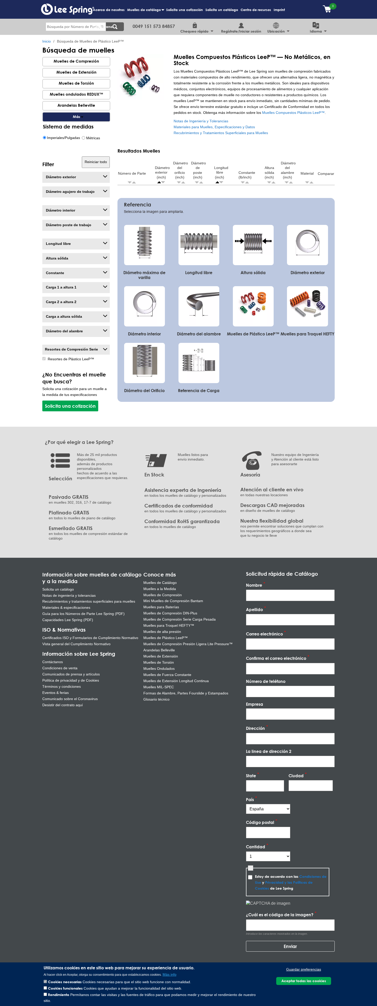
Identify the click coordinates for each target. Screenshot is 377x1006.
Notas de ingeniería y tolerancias (69, 595)
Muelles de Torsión (76, 83)
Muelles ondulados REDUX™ (76, 94)
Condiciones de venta (59, 668)
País (250, 799)
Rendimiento (58, 994)
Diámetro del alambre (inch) (288, 170)
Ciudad (296, 775)
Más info (169, 975)
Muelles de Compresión (76, 61)
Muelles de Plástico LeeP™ (165, 638)
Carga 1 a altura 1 (60, 287)
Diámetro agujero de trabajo (70, 192)
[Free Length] (198, 244)
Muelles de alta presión (162, 632)
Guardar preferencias (303, 969)
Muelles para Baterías (161, 607)
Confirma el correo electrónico (276, 658)
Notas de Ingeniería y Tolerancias (201, 121)
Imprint (279, 10)
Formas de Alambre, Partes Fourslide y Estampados (185, 693)
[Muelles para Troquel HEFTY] (307, 306)
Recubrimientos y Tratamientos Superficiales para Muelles (221, 133)
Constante (54, 273)
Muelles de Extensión (76, 72)
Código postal (260, 822)
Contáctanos (103, 27)
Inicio (46, 41)
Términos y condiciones (61, 686)
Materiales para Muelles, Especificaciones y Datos (214, 127)
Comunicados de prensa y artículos (71, 674)
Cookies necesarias (65, 982)
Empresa (254, 704)
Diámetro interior (60, 210)
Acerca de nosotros (109, 10)
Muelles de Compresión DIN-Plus (170, 613)
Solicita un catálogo (221, 10)
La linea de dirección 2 (268, 751)
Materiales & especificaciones (66, 607)
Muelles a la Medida (159, 589)
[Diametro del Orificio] (144, 362)
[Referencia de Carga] (198, 362)
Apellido (254, 609)
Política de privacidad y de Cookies (70, 680)
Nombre (254, 585)
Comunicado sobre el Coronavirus (70, 699)
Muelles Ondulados (159, 668)
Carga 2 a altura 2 (60, 302)
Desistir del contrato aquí (62, 705)
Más (76, 116)
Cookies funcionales (65, 988)
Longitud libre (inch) (221, 172)
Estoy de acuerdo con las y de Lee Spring (290, 882)
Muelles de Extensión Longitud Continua (176, 681)
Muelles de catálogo (144, 12)
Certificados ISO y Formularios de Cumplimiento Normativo (90, 638)
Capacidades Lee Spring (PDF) (67, 620)
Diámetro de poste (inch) (198, 170)
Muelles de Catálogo (160, 583)
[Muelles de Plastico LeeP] (253, 306)
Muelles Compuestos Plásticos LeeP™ (293, 113)
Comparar (326, 174)
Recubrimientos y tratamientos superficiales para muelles (88, 601)
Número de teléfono (265, 681)
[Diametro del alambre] (198, 306)
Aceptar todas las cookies (303, 981)
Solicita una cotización (184, 10)
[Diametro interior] (144, 306)
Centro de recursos (256, 10)
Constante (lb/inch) (247, 175)
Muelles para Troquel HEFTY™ (168, 625)
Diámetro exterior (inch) (162, 172)
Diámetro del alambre (64, 331)
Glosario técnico (156, 699)
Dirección (255, 728)
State (251, 775)
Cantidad (255, 846)
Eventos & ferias (55, 693)
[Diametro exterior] (307, 244)
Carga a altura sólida (63, 316)
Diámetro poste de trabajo (68, 225)
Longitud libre (58, 244)
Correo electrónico (264, 633)
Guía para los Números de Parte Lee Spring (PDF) (83, 614)
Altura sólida (56, 258)
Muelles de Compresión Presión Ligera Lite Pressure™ (188, 644)
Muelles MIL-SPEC (158, 687)
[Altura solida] (253, 244)
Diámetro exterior (60, 177)
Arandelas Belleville (76, 105)
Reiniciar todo (96, 162)
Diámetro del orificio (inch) (180, 170)
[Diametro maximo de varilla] (144, 244)
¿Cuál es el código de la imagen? (279, 914)
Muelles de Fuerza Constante (167, 675)
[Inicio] (67, 9)
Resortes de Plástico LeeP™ (71, 359)
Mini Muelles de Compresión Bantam (173, 601)
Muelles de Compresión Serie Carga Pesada (179, 619)
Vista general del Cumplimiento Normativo (76, 644)
